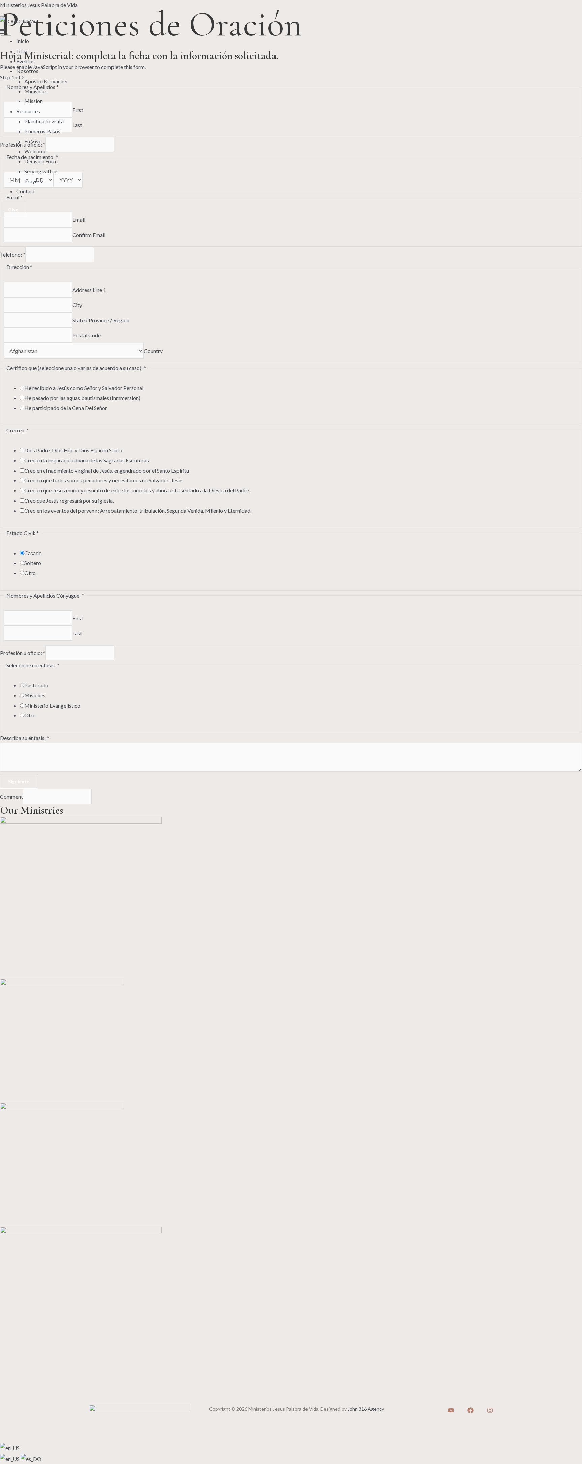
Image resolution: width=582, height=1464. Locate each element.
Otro (30, 573)
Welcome (35, 151)
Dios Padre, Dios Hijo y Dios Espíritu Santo (73, 450)
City (77, 305)
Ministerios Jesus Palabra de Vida (39, 5)
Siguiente (18, 781)
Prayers (33, 181)
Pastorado (36, 685)
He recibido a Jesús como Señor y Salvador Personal (83, 388)
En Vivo (33, 141)
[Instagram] (490, 1410)
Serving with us (41, 171)
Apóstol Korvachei (45, 81)
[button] (291, 31)
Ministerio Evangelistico (52, 705)
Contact (25, 191)
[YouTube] (451, 1410)
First (77, 618)
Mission (33, 101)
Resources (28, 111)
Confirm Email (88, 235)
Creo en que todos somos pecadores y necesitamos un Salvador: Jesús (104, 480)
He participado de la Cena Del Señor (65, 408)
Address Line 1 (89, 290)
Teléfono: (12, 254)
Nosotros (27, 71)
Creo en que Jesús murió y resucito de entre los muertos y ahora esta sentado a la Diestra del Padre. (137, 490)
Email (78, 219)
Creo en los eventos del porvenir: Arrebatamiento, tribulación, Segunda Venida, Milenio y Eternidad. (137, 510)
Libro (22, 51)
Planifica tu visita (44, 121)
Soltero (32, 563)
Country (153, 351)
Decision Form (41, 161)
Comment (11, 796)
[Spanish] (31, 1458)
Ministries (36, 91)
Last (77, 633)
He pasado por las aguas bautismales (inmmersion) (82, 398)
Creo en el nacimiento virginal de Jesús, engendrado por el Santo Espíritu (106, 470)
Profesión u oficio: (22, 653)
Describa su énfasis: (24, 738)
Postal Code (86, 335)
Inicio (22, 41)
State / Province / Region (100, 320)
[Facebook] (470, 1410)
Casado (33, 553)
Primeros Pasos (42, 131)
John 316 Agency (366, 1409)
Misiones (34, 695)
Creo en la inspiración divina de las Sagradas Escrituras (86, 460)
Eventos (25, 61)
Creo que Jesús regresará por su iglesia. (69, 500)
